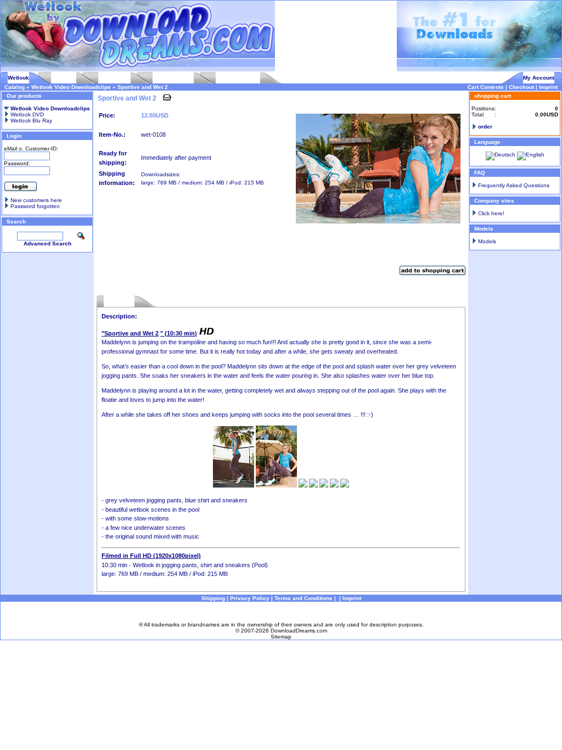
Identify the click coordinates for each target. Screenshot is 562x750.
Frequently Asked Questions (513, 185)
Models (487, 241)
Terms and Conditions (303, 598)
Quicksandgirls (173, 78)
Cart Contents (486, 87)
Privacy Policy (249, 598)
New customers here (36, 200)
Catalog (14, 87)
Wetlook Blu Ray (30, 120)
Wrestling (63, 78)
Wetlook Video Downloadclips (71, 87)
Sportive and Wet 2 (142, 87)
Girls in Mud (114, 78)
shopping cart (492, 96)
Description (119, 301)
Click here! (491, 213)
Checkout (521, 87)
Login (14, 136)
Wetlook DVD (26, 114)
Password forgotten (35, 206)
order (485, 127)
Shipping (213, 598)
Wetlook (18, 78)
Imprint (548, 87)
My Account (538, 78)
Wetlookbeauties (238, 78)
